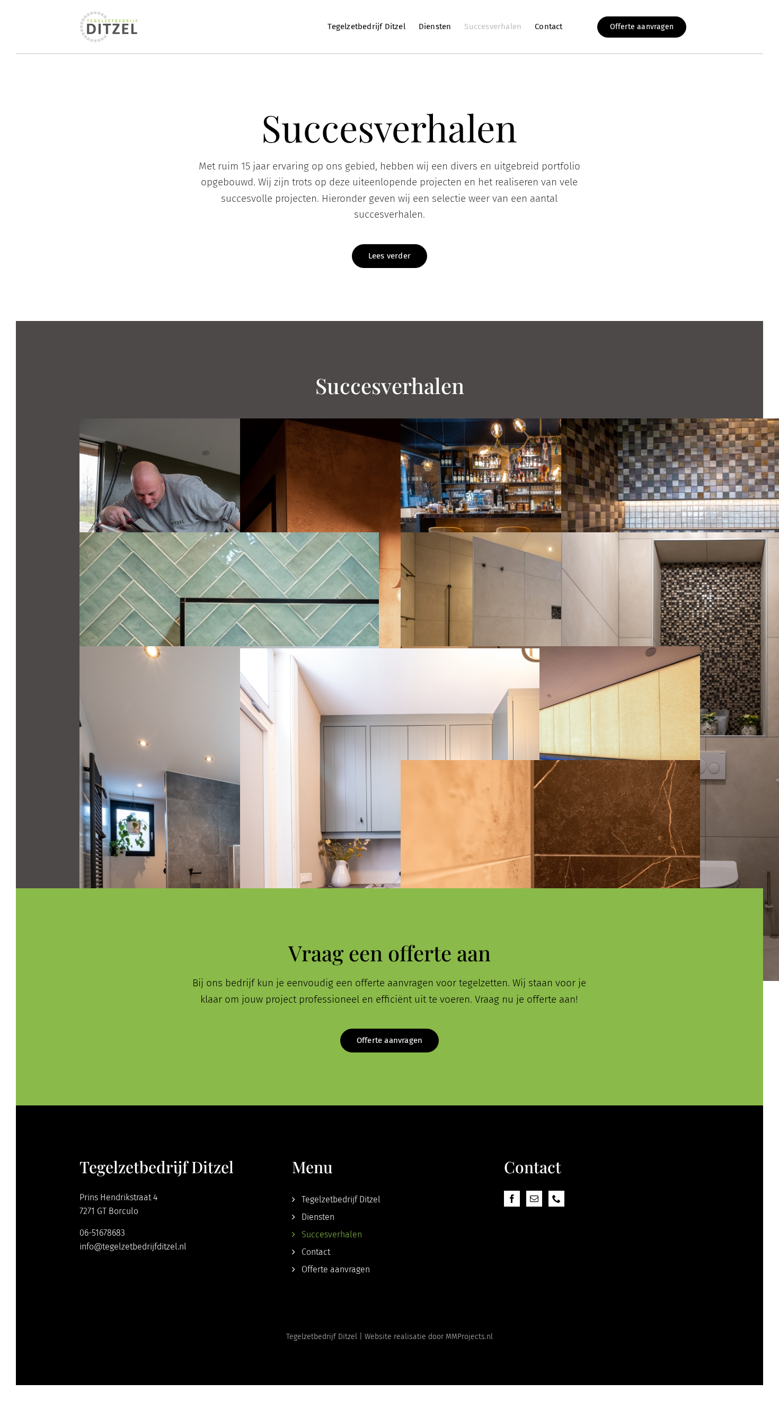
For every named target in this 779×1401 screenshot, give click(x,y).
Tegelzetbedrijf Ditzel (341, 1199)
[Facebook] (512, 1199)
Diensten (318, 1217)
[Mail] (534, 1199)
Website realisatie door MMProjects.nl (429, 1336)
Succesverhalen (332, 1234)
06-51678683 (102, 1233)
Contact (316, 1252)
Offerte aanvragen (336, 1269)
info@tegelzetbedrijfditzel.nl (133, 1247)
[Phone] (556, 1199)
